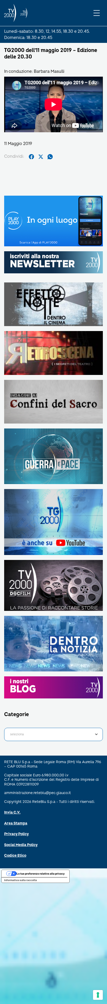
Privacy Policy (16, 834)
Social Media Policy (21, 845)
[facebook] (31, 156)
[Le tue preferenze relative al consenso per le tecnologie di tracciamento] (98, 995)
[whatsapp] (50, 156)
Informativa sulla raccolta (20, 880)
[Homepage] (10, 13)
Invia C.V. (12, 812)
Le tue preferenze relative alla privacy (41, 873)
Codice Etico (15, 855)
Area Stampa (15, 823)
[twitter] (40, 156)
